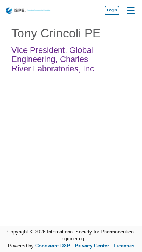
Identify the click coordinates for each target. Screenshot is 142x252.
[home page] (28, 10)
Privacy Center (92, 246)
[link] (111, 10)
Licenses (124, 246)
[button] (130, 10)
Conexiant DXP (52, 246)
